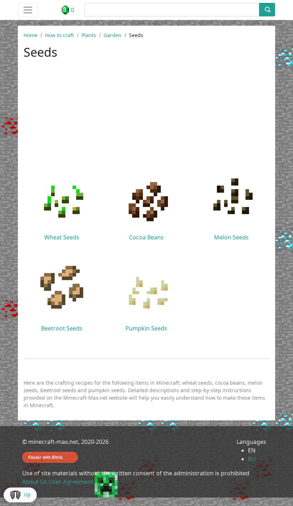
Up (27, 494)
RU (252, 459)
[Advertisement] (146, 118)
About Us (34, 482)
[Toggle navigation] (28, 10)
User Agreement (71, 482)
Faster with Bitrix (45, 457)
